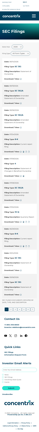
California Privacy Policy (10, 426)
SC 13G (18, 66)
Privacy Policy (25, 423)
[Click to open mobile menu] (33, 16)
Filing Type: (6, 53)
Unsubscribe (7, 394)
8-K (16, 139)
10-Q (17, 212)
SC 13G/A (19, 91)
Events (7, 382)
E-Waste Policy (25, 426)
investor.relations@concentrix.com (19, 327)
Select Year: (6, 47)
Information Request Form (18, 355)
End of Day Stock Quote (13, 379)
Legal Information (13, 423)
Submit (11, 388)
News (6, 374)
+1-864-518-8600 (11, 325)
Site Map (20, 429)
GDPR (34, 426)
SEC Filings (12, 352)
